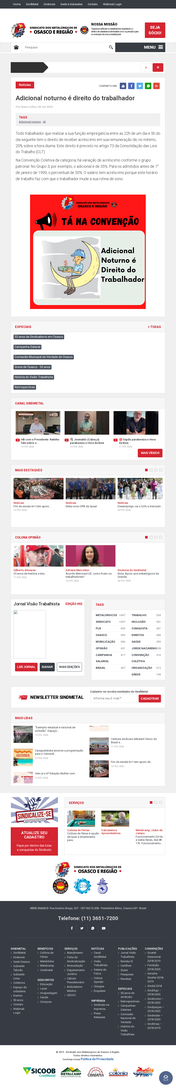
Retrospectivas (25, 387)
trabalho (146, 615)
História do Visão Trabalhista (34, 377)
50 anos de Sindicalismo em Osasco (39, 336)
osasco (110, 635)
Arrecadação (75, 965)
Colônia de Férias (46, 954)
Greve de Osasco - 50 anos (32, 367)
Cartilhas (126, 965)
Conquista (146, 628)
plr (110, 628)
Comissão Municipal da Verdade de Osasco (44, 357)
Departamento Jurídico (76, 972)
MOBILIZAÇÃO (110, 641)
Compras (46, 1001)
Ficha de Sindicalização (76, 959)
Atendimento (75, 952)
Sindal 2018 (154, 986)
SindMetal (32, 4)
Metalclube (47, 961)
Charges (99, 986)
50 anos (18, 1000)
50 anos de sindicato (127, 995)
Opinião (110, 648)
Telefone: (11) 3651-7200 (88, 918)
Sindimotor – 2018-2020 (155, 1000)
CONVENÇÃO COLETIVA (146, 658)
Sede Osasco (21, 961)
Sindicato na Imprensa (101, 1006)
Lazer (43, 988)
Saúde (146, 641)
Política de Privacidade (97, 1059)
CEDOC (71, 995)
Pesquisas (127, 974)
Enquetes (99, 990)
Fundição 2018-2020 (153, 967)
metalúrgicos (110, 615)
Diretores (49, 4)
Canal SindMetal (100, 954)
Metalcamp (47, 965)
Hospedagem (48, 993)
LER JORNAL (26, 667)
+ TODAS (154, 327)
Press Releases (99, 1015)
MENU (150, 47)
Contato (93, 4)
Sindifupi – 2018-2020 (154, 992)
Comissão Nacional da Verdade (128, 1018)
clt (44, 121)
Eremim (18, 995)
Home (17, 4)
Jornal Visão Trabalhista (128, 954)
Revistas (126, 978)
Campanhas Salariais (128, 1007)
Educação (46, 984)
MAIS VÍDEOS (150, 453)
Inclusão (146, 621)
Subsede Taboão (18, 968)
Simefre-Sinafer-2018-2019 (155, 977)
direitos (146, 635)
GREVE (146, 674)
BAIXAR (47, 667)
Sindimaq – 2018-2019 (154, 1026)
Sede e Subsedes (71, 4)
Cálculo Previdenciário (75, 980)
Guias (124, 970)
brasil (110, 667)
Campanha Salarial (27, 347)
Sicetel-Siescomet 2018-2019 (154, 956)
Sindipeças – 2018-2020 (155, 1009)
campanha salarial (110, 658)
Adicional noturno (30, 121)
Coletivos (19, 982)
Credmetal (46, 970)
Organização (146, 667)
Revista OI (127, 961)
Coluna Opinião (98, 980)
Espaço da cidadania (20, 989)
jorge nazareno (146, 648)
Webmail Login (112, 4)
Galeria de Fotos (100, 971)
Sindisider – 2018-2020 (154, 1017)
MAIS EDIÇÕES (69, 667)
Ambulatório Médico (74, 988)
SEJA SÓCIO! (155, 30)
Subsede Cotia (18, 976)
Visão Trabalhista (101, 963)
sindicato (110, 621)
